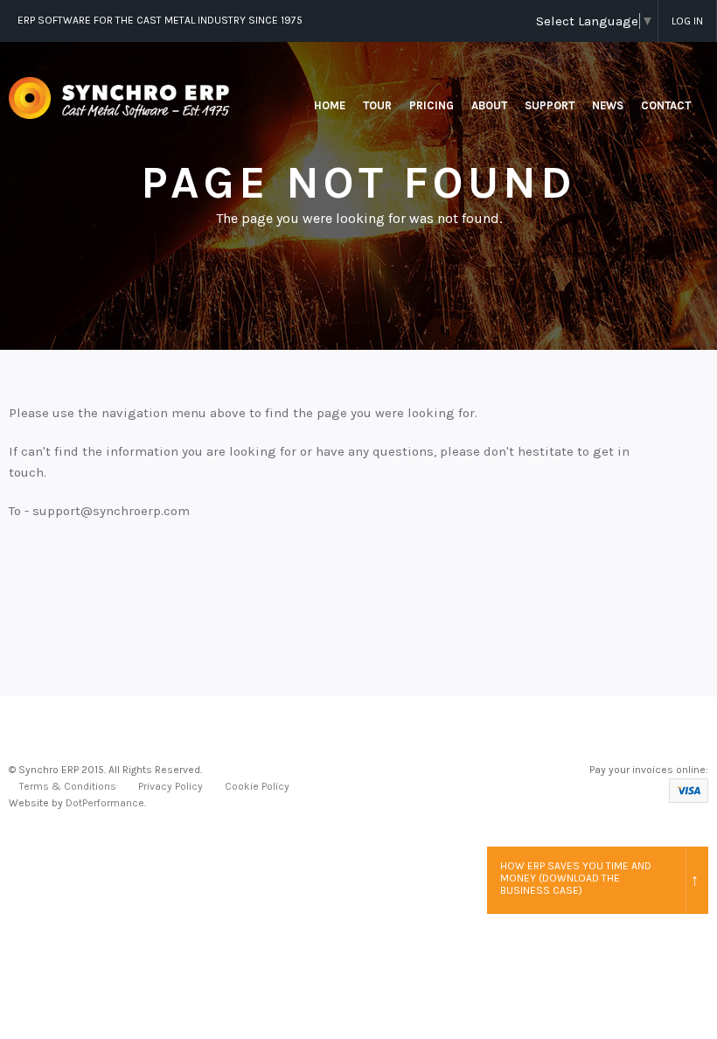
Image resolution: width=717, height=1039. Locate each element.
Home (329, 105)
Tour (377, 105)
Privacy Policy (170, 786)
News (607, 105)
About (489, 105)
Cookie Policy (257, 786)
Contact (666, 105)
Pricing (431, 105)
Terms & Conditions (67, 786)
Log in (687, 21)
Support (549, 105)
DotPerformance (105, 803)
